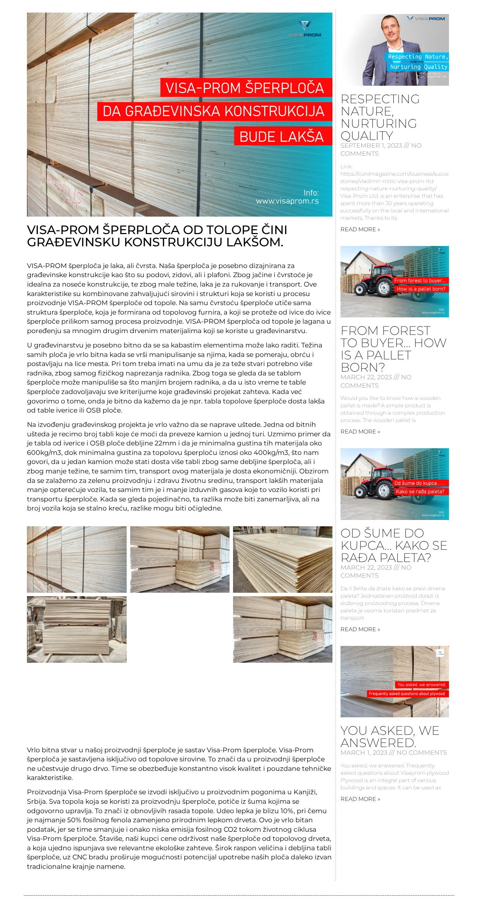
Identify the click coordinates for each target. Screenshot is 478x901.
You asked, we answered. (390, 736)
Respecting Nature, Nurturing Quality (380, 117)
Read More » (360, 229)
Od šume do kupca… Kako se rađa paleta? (394, 545)
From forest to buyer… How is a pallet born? (393, 349)
